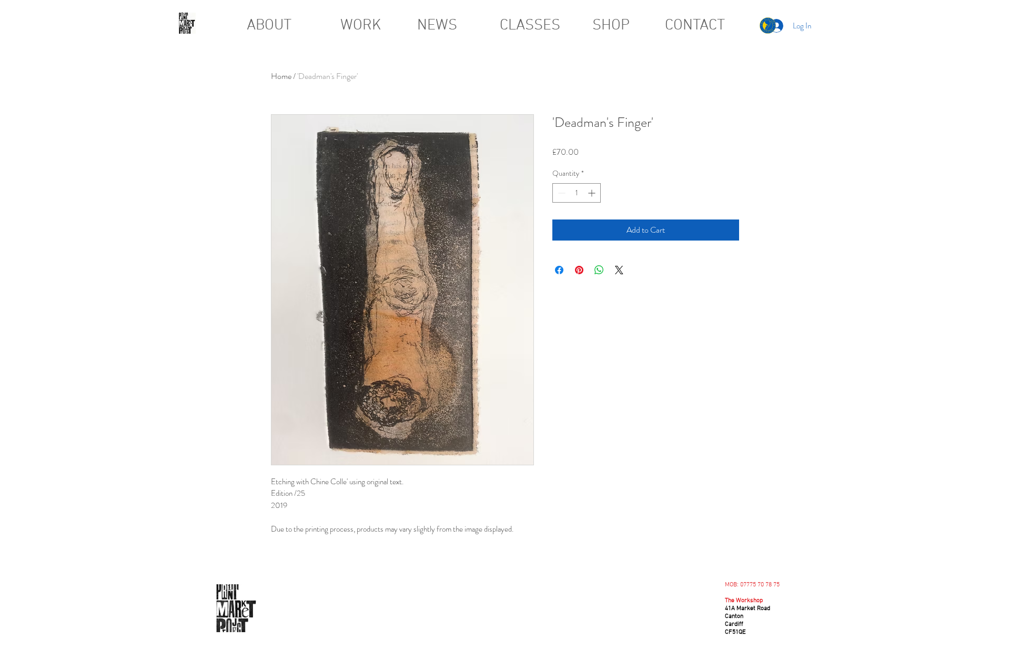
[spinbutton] (576, 193)
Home (281, 76)
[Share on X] (619, 270)
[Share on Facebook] (559, 270)
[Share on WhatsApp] (599, 270)
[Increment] (592, 193)
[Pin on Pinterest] (579, 270)
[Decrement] (560, 193)
